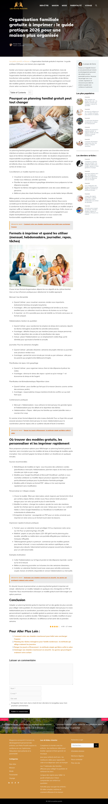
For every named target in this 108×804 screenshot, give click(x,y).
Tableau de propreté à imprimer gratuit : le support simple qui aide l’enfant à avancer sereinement (91, 132)
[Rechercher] (96, 745)
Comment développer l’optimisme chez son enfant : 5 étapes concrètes (91, 144)
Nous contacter (76, 759)
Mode (64, 5)
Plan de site (75, 763)
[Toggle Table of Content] (29, 92)
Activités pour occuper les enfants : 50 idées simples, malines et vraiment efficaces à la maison (91, 211)
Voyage (88, 5)
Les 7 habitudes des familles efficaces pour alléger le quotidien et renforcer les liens (91, 188)
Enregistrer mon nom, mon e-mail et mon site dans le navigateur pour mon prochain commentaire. (39, 704)
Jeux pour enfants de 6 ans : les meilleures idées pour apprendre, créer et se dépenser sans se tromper (91, 177)
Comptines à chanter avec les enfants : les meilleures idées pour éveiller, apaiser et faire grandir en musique (92, 164)
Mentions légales (77, 756)
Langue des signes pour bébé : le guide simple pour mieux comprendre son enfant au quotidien (91, 199)
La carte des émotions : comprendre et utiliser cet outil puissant (92, 122)
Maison (55, 5)
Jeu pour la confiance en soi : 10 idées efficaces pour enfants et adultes (92, 113)
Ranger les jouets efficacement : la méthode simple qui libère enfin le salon (43, 647)
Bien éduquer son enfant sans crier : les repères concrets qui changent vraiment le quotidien (91, 102)
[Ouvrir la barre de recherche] (96, 5)
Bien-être (44, 5)
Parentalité (76, 5)
